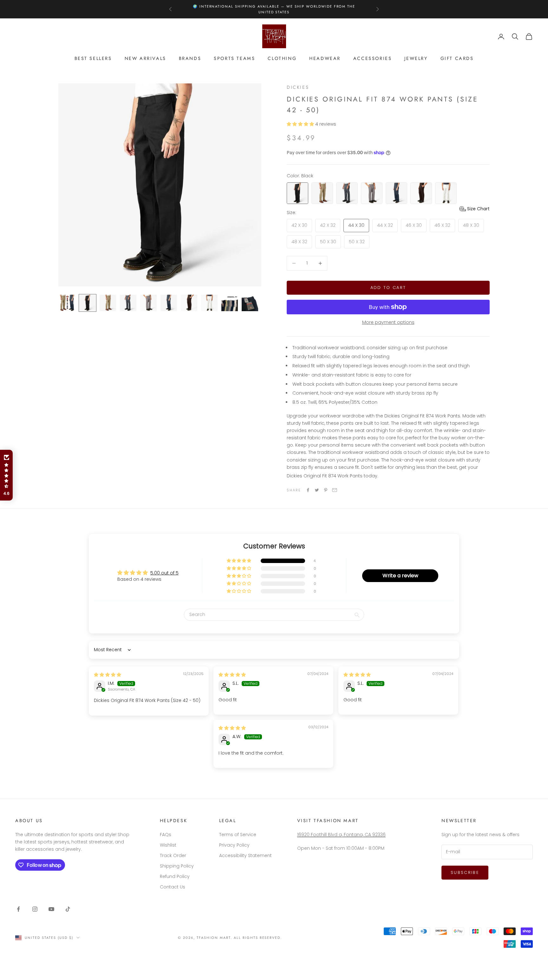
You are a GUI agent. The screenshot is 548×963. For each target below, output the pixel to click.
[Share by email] (334, 490)
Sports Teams (234, 58)
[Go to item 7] (189, 303)
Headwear (325, 58)
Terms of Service (237, 834)
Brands (190, 58)
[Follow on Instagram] (35, 909)
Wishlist (168, 845)
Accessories (372, 58)
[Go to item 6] (169, 303)
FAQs (165, 834)
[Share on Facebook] (307, 490)
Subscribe (465, 872)
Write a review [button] (400, 575)
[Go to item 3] (108, 303)
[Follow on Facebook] (18, 909)
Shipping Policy (177, 866)
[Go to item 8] (209, 303)
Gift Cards (457, 58)
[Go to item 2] (87, 303)
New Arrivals (145, 58)
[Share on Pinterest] (325, 490)
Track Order (173, 855)
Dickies (298, 87)
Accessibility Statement (245, 855)
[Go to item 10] (250, 303)
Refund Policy (175, 876)
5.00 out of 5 (164, 573)
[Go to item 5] (148, 303)
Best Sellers (93, 58)
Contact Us (172, 887)
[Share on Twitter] (316, 490)
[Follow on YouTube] (51, 909)
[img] (107, 674)
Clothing (282, 58)
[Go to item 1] (67, 303)
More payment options (388, 322)
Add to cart (388, 288)
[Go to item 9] (229, 303)
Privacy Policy (234, 845)
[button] (301, 124)
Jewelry (415, 58)
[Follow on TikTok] (68, 909)
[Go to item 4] (128, 303)
